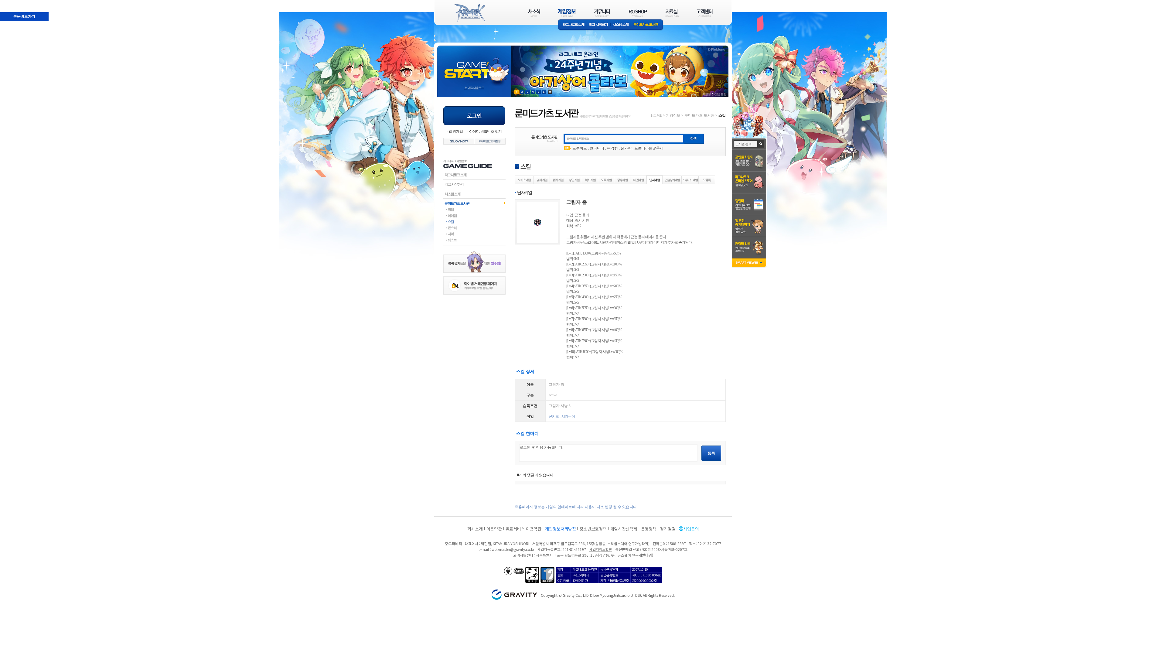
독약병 (612, 148)
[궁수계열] (622, 180)
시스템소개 (620, 25)
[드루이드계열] (690, 180)
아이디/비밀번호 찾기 (485, 131)
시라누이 (568, 416)
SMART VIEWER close (749, 263)
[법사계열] (558, 180)
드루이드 (579, 148)
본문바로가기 (24, 16)
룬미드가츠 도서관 (647, 25)
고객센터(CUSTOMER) (705, 13)
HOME (656, 115)
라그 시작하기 (598, 25)
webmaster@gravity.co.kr (513, 549)
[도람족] (707, 180)
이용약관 (494, 529)
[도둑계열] (606, 180)
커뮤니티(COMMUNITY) (602, 13)
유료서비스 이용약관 (523, 529)
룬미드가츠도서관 (474, 203)
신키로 (554, 416)
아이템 (474, 215)
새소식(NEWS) (534, 13)
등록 (711, 453)
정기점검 (667, 529)
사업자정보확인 (600, 549)
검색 (761, 144)
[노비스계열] (524, 180)
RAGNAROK (469, 13)
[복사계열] (590, 180)
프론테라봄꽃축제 (648, 148)
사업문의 (691, 529)
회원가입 (456, 131)
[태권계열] (638, 180)
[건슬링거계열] (672, 180)
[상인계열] (574, 180)
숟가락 (626, 148)
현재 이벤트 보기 (550, 92)
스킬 (474, 222)
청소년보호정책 (592, 529)
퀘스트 (474, 240)
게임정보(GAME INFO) (567, 13)
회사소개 (475, 529)
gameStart (474, 66)
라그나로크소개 (572, 25)
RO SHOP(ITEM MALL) (638, 13)
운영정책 (648, 529)
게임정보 (673, 115)
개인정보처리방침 (560, 529)
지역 (474, 234)
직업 (474, 209)
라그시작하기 (474, 184)
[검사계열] (542, 180)
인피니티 (597, 148)
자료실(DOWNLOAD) (672, 13)
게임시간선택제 (623, 529)
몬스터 (474, 228)
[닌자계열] (654, 180)
